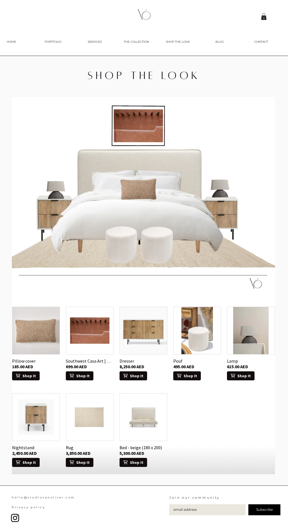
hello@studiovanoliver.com (43, 497)
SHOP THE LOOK (144, 75)
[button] (264, 16)
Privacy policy (28, 507)
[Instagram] (15, 517)
